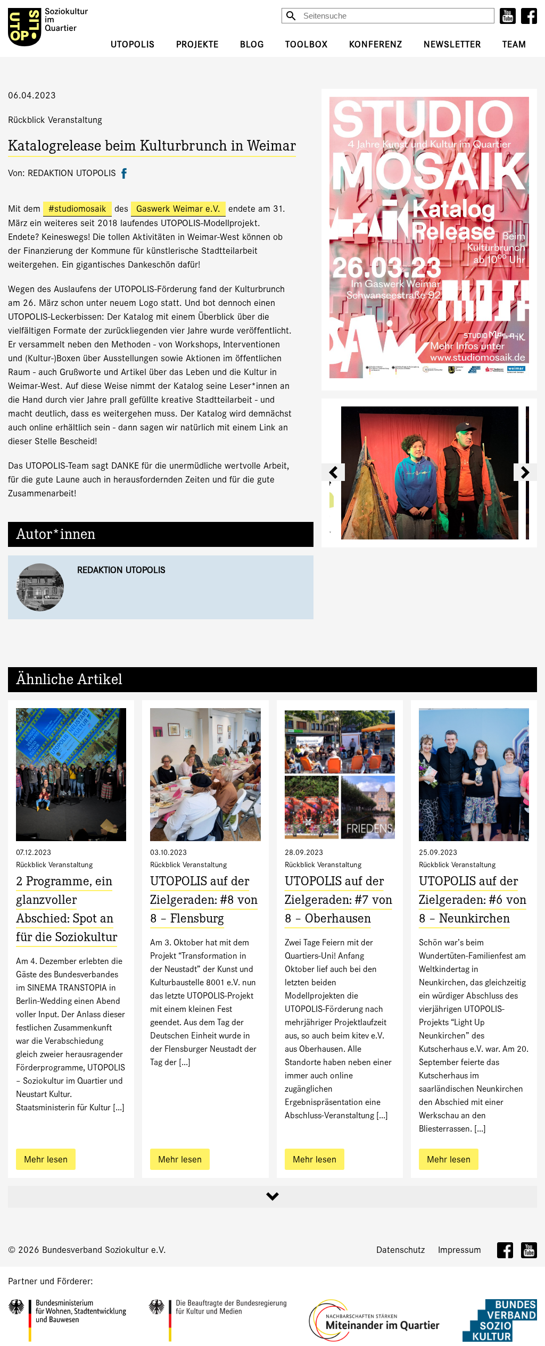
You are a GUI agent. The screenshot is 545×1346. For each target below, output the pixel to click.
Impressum (459, 1250)
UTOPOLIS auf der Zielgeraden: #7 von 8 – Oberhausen (338, 901)
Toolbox (306, 44)
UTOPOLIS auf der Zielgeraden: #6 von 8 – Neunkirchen (472, 901)
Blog (252, 44)
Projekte (197, 44)
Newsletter (452, 44)
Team (514, 44)
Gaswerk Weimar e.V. (178, 208)
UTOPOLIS (133, 44)
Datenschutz (400, 1250)
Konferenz (375, 44)
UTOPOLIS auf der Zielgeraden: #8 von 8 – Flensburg (204, 901)
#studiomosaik (77, 208)
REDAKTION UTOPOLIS (121, 570)
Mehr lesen (46, 1159)
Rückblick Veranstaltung (55, 120)
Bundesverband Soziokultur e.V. (104, 1250)
